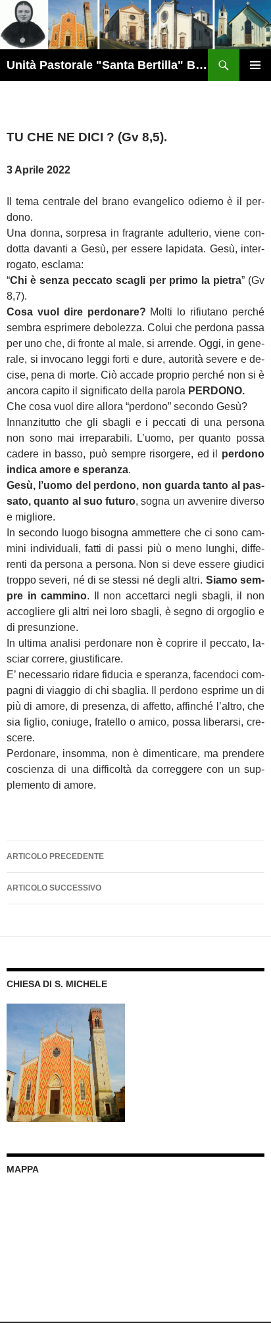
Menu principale (255, 65)
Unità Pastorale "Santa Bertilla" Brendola (107, 65)
